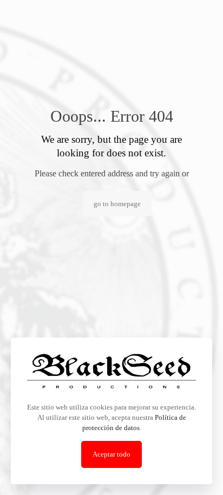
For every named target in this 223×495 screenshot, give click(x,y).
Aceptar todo (111, 454)
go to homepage (117, 204)
